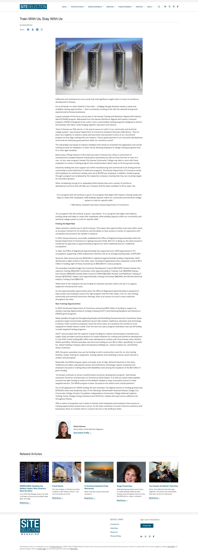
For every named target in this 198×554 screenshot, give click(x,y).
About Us (113, 532)
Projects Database (124, 7)
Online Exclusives (77, 7)
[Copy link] (41, 29)
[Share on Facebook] (28, 29)
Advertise (139, 7)
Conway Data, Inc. (56, 547)
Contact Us (114, 524)
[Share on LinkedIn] (37, 29)
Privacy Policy (115, 536)
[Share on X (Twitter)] (32, 29)
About (149, 7)
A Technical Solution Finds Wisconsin (96, 487)
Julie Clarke (171, 547)
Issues (64, 7)
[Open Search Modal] (159, 7)
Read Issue (24, 503)
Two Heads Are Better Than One (163, 486)
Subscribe (110, 7)
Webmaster (73, 549)
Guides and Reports (95, 7)
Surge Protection (124, 486)
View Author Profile (81, 433)
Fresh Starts (57, 486)
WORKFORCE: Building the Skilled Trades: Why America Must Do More (33, 488)
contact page (41, 549)
